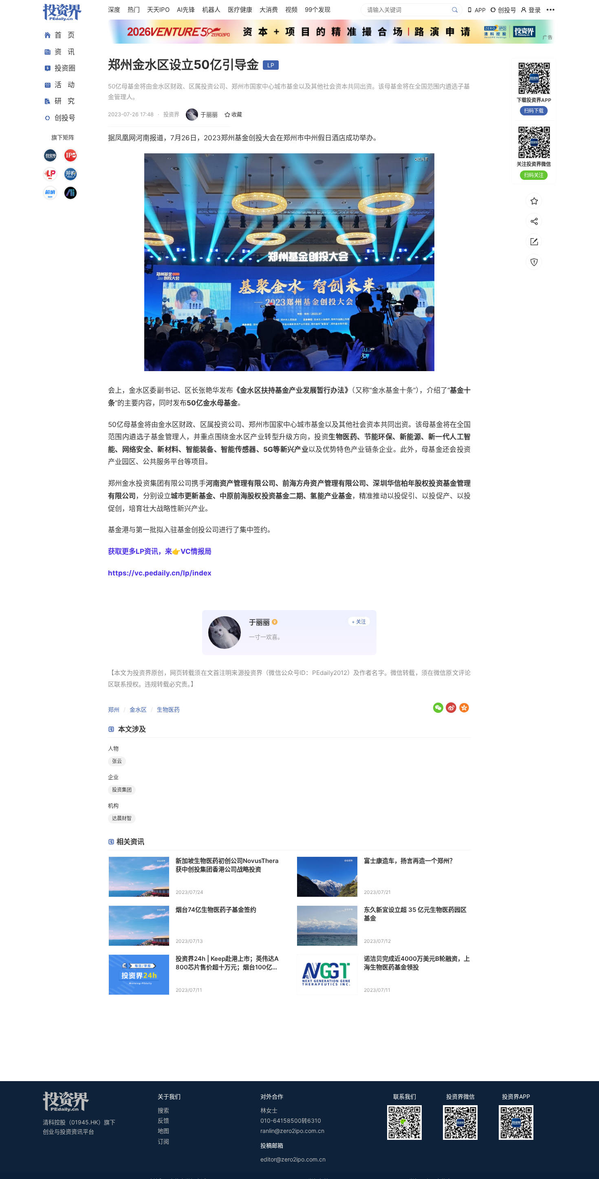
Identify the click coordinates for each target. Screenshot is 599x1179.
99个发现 (317, 9)
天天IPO (158, 9)
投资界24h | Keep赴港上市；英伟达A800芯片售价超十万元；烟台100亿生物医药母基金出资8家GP (227, 963)
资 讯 (65, 52)
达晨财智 (122, 818)
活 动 (65, 85)
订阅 (163, 1141)
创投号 (65, 118)
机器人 (211, 9)
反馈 (163, 1120)
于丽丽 (209, 114)
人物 (113, 748)
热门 (134, 9)
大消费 (269, 9)
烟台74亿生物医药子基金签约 (216, 910)
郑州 (113, 709)
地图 (163, 1130)
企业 (113, 777)
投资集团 (122, 790)
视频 (291, 9)
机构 (113, 805)
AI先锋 (186, 9)
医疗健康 (240, 9)
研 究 (65, 101)
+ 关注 (359, 622)
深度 (114, 9)
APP (480, 10)
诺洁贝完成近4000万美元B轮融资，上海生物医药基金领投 (417, 963)
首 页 (65, 35)
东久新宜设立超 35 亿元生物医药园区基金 (415, 914)
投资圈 (65, 68)
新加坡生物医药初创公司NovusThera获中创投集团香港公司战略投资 (227, 865)
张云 (117, 761)
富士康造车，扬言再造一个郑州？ (410, 861)
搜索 (163, 1110)
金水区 (138, 709)
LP (270, 65)
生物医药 (168, 709)
